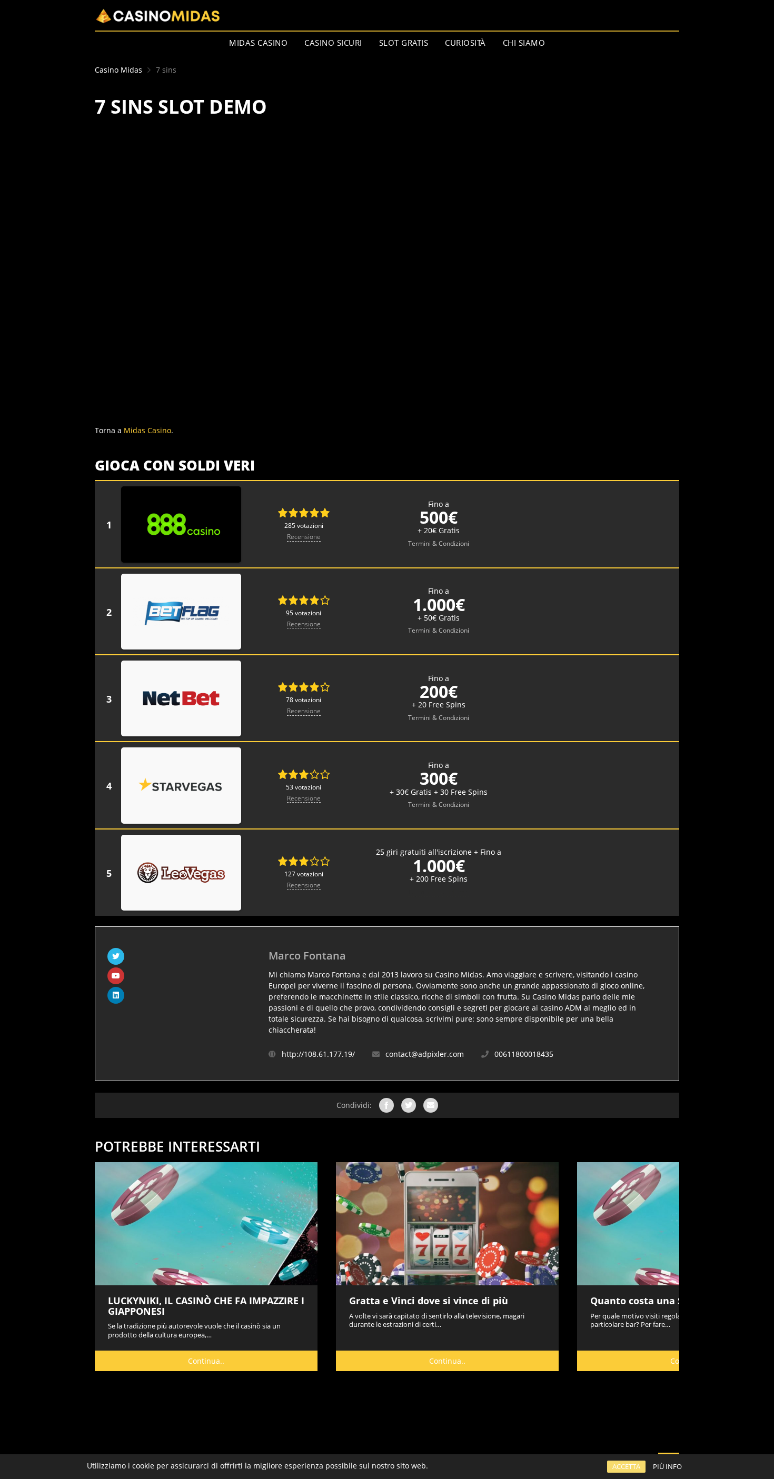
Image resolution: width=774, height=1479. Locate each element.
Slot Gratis (404, 42)
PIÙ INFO (667, 1466)
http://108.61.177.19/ (318, 1054)
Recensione (304, 536)
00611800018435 (523, 1054)
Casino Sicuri (333, 42)
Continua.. (206, 1361)
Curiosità (465, 42)
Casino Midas (118, 70)
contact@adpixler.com (424, 1054)
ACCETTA (626, 1466)
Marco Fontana (307, 955)
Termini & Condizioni (438, 543)
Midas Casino (258, 42)
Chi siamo (524, 42)
